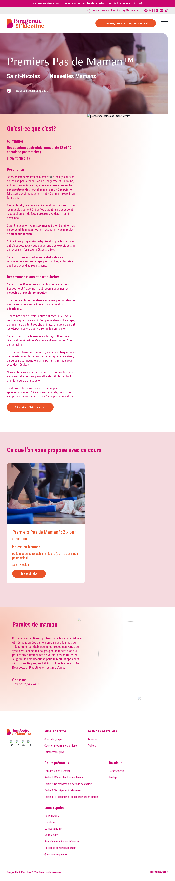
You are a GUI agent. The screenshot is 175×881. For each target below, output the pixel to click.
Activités (92, 739)
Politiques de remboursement (60, 847)
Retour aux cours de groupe (31, 91)
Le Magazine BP (53, 828)
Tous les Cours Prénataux (58, 771)
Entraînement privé (54, 752)
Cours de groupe (53, 739)
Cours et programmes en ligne (60, 745)
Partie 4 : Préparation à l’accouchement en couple (71, 796)
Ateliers (92, 745)
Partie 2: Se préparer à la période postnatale (68, 784)
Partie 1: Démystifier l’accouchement (64, 777)
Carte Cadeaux (116, 771)
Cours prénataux (56, 763)
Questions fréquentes (55, 854)
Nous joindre (51, 835)
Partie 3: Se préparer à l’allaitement (63, 790)
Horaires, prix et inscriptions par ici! (126, 23)
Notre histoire (51, 815)
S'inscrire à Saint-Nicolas (30, 407)
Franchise (49, 822)
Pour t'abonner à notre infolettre (61, 841)
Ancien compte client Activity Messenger (115, 10)
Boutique (115, 763)
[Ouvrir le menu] (164, 23)
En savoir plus (29, 573)
